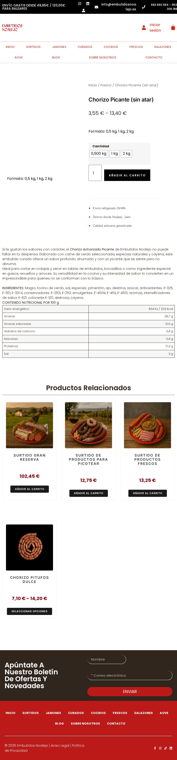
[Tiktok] (165, 748)
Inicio (10, 47)
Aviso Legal (60, 745)
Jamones (59, 47)
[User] (83, 10)
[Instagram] (160, 748)
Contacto (116, 723)
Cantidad (100, 146)
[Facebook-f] (154, 748)
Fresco (106, 85)
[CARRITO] (173, 27)
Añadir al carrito (127, 175)
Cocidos (111, 47)
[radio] (98, 153)
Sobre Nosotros (102, 57)
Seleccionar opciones (29, 611)
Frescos (136, 47)
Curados (85, 47)
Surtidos (33, 47)
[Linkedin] (170, 748)
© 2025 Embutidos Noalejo (26, 745)
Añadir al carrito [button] (29, 489)
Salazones (162, 47)
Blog (56, 57)
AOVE (19, 57)
